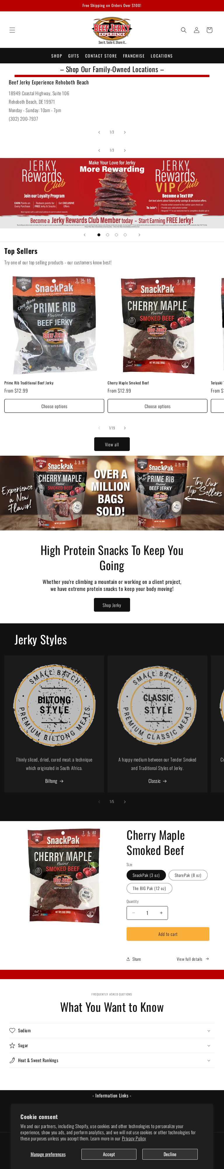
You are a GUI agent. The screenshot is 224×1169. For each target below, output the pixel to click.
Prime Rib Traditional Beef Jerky (28, 382)
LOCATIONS (162, 56)
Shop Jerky (112, 605)
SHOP (56, 56)
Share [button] (136, 959)
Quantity (133, 901)
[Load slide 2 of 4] (107, 234)
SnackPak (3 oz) (146, 875)
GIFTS (73, 56)
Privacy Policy (134, 1138)
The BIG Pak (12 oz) (149, 888)
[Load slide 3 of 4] (116, 234)
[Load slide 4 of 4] (125, 234)
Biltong (51, 780)
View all (112, 444)
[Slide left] (99, 132)
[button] (12, 30)
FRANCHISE (134, 56)
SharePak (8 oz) (188, 875)
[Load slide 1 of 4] (98, 234)
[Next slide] (139, 234)
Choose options (54, 406)
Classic (154, 780)
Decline (170, 1154)
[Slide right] (124, 132)
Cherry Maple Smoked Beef (128, 382)
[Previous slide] (84, 234)
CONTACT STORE (101, 56)
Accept (109, 1154)
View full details (189, 959)
